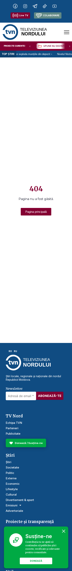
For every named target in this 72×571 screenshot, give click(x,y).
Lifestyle (12, 489)
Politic (10, 473)
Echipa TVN (14, 423)
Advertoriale (14, 511)
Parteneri (12, 428)
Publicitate (13, 433)
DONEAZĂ (36, 560)
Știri (8, 462)
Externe (11, 478)
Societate (12, 467)
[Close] (63, 531)
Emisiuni (11, 505)
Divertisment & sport (20, 500)
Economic (13, 484)
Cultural (11, 494)
